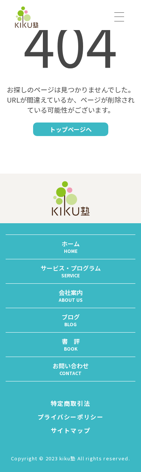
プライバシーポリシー (71, 416)
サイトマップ (71, 430)
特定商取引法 (71, 403)
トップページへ (71, 129)
